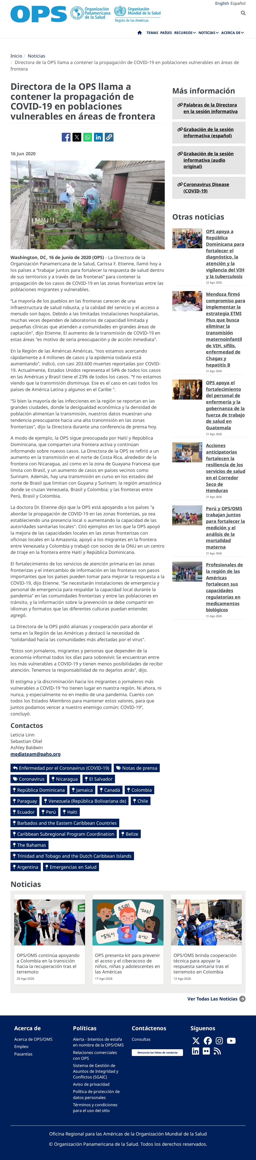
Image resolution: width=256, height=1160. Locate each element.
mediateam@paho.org (35, 754)
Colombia (142, 790)
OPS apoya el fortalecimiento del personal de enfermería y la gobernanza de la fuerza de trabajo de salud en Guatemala (225, 405)
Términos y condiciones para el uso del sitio (95, 1107)
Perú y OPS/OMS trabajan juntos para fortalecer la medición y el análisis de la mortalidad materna (225, 527)
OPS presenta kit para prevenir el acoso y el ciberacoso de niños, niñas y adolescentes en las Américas (127, 963)
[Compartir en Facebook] (66, 137)
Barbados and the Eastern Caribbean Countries (67, 823)
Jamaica (84, 790)
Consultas (141, 1039)
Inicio (16, 56)
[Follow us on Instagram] (219, 1042)
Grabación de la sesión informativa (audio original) (209, 160)
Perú (51, 812)
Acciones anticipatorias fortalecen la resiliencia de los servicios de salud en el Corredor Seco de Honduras (225, 467)
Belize (132, 834)
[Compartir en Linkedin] (98, 137)
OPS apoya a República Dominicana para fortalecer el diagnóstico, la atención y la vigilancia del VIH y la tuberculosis (225, 253)
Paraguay (27, 801)
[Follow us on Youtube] (231, 1042)
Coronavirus (31, 779)
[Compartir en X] (76, 137)
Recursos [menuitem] (183, 32)
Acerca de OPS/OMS (33, 1039)
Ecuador (25, 812)
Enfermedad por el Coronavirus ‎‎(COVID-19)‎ (64, 768)
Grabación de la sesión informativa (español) (209, 132)
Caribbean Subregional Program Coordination (65, 834)
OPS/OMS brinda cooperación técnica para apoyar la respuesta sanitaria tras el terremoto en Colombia (205, 963)
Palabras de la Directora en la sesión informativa (211, 108)
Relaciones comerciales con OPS (95, 1055)
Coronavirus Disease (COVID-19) (206, 187)
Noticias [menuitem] (206, 32)
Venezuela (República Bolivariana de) (87, 801)
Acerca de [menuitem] (230, 32)
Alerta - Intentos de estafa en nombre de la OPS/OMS (98, 1042)
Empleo (21, 1046)
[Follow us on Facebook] (208, 1042)
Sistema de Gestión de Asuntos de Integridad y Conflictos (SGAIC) (95, 1071)
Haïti (72, 812)
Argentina (27, 867)
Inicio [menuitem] (140, 34)
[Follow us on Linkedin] (195, 1052)
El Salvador (100, 779)
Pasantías (23, 1054)
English (222, 3)
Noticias (36, 56)
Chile (143, 801)
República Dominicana (41, 790)
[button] (109, 137)
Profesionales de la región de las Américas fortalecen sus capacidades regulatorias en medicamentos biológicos (224, 587)
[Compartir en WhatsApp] (87, 137)
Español (238, 3)
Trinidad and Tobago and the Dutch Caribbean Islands (74, 856)
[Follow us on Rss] (217, 1052)
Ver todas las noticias (213, 999)
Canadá (112, 790)
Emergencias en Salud (73, 867)
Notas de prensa (139, 768)
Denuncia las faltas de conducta (158, 1052)
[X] (196, 1042)
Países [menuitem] (166, 32)
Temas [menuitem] (152, 32)
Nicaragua (67, 779)
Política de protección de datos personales (96, 1094)
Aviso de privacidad (91, 1084)
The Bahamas (31, 845)
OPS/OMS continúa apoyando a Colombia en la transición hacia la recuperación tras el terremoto (48, 963)
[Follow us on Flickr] (206, 1052)
